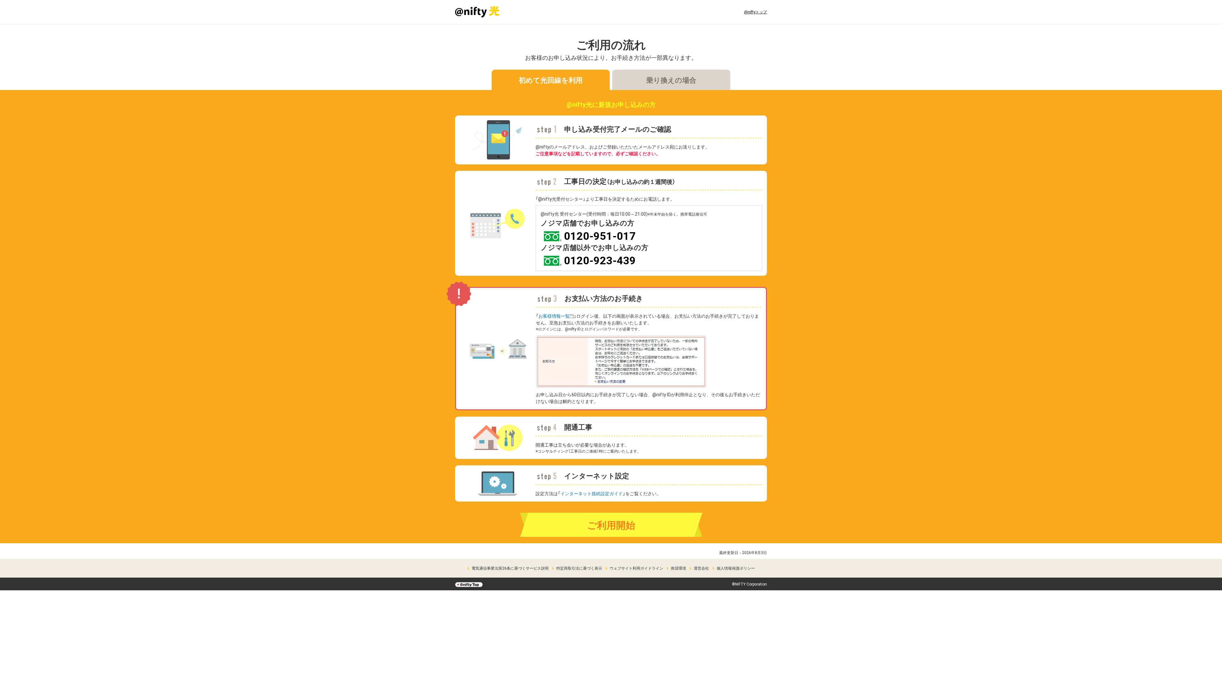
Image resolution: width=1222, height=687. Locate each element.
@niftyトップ (755, 12)
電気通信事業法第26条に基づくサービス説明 (510, 568)
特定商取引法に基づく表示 (579, 568)
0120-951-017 (600, 235)
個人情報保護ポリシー (736, 568)
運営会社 (701, 568)
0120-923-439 (600, 260)
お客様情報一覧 (554, 316)
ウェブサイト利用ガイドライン (636, 568)
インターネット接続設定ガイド (591, 493)
